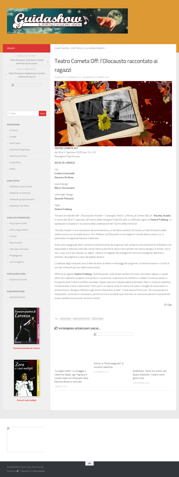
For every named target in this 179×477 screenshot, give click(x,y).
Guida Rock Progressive (20, 149)
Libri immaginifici (17, 262)
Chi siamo (14, 130)
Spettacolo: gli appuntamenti (88, 48)
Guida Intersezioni (17, 297)
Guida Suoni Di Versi (18, 156)
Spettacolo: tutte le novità (21, 186)
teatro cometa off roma (81, 319)
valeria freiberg (97, 319)
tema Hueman (39, 471)
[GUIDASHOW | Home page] (67, 21)
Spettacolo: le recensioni (20, 193)
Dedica (12, 169)
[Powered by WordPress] (17, 471)
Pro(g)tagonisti (16, 255)
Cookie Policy (15, 162)
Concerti (13, 236)
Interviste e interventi (19, 249)
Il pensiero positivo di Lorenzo (26, 348)
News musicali (16, 242)
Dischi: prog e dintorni (19, 230)
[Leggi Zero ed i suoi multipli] (26, 395)
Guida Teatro (62, 48)
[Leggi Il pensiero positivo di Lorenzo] (26, 343)
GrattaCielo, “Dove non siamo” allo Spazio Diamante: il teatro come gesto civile (150, 374)
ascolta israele (65, 319)
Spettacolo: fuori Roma (19, 206)
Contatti (13, 137)
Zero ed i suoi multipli (26, 400)
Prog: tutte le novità (18, 223)
